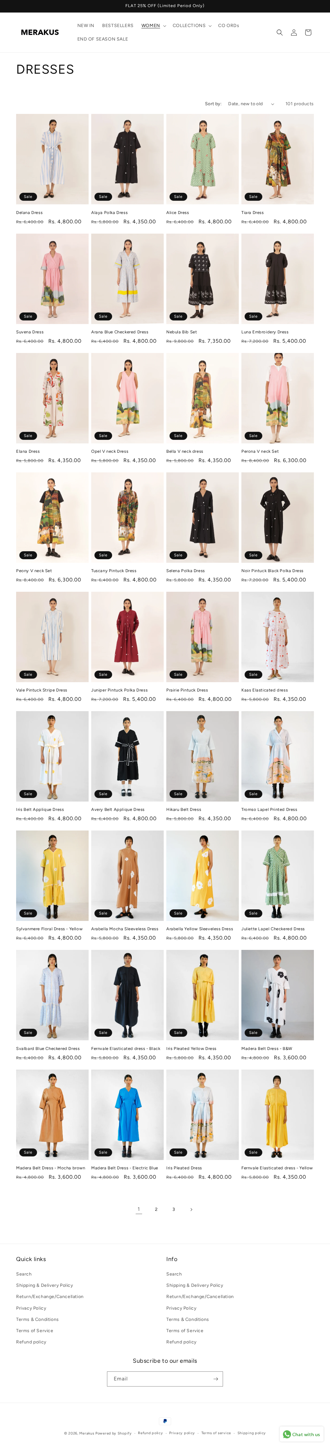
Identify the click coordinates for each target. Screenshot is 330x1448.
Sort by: (213, 104)
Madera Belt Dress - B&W (266, 1048)
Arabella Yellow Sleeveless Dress (199, 928)
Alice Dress (177, 212)
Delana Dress (29, 212)
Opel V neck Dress (109, 451)
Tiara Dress (252, 212)
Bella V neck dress (184, 451)
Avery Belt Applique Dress (118, 809)
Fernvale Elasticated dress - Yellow (277, 1167)
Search (24, 1274)
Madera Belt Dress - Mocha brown (50, 1167)
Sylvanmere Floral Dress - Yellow (49, 928)
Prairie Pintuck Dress (187, 690)
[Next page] (191, 1209)
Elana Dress (28, 451)
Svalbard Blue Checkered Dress (48, 1048)
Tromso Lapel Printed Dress (269, 809)
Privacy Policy (31, 1308)
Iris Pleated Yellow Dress (191, 1048)
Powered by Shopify (113, 1433)
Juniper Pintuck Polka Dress (119, 690)
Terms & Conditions (37, 1319)
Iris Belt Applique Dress (40, 809)
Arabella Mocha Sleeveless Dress (125, 928)
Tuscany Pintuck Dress (114, 570)
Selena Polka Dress (185, 570)
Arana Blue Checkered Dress (120, 332)
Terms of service (216, 1433)
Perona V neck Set (260, 451)
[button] (153, 25)
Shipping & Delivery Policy (44, 1285)
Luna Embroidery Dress (265, 332)
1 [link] (139, 1209)
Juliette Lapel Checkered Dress (273, 928)
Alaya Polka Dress (109, 212)
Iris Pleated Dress (184, 1167)
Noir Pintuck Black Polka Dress (272, 570)
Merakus (86, 1433)
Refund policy (31, 1342)
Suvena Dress (30, 332)
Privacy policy (182, 1433)
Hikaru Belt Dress (183, 809)
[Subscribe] (216, 1379)
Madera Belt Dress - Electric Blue (124, 1167)
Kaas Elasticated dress (264, 690)
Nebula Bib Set (181, 332)
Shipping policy (252, 1433)
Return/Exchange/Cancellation (50, 1296)
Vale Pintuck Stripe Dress (41, 690)
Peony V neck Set (34, 570)
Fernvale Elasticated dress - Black (125, 1048)
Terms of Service (34, 1330)
